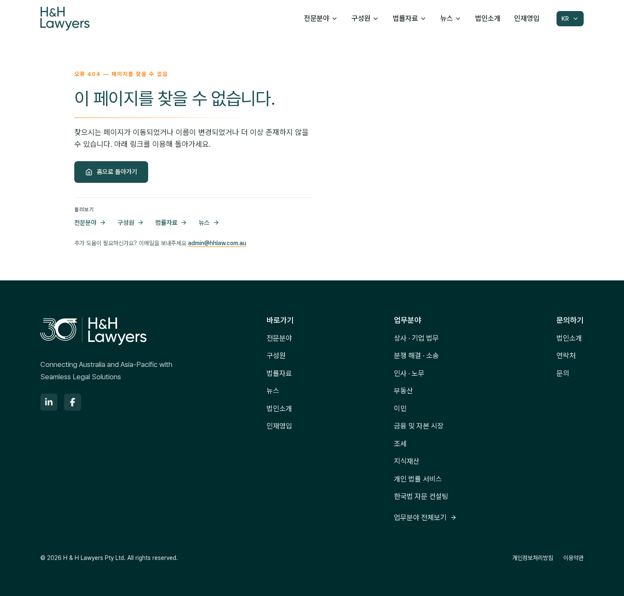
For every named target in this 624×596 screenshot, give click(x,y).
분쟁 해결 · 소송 (416, 355)
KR (565, 18)
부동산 (403, 390)
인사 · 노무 (409, 373)
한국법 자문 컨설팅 (421, 496)
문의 (563, 373)
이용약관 (573, 557)
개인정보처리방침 (532, 557)
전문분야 (316, 18)
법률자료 (405, 18)
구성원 (361, 18)
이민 (400, 408)
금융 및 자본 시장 (419, 426)
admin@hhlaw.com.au (217, 243)
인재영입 (527, 18)
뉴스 (446, 18)
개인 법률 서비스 (418, 479)
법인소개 (487, 18)
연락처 (566, 355)
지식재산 (406, 461)
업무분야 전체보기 (420, 517)
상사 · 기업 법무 (416, 338)
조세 (400, 443)
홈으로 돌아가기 (117, 172)
